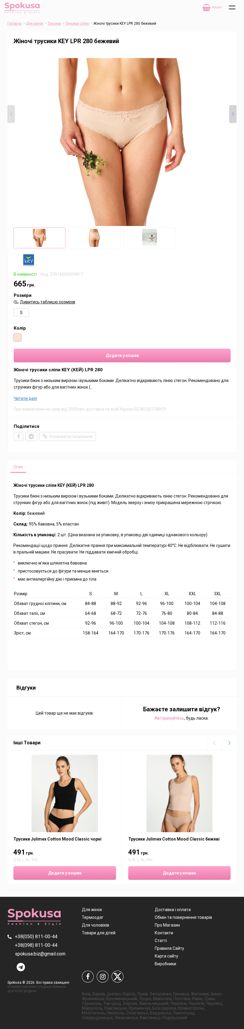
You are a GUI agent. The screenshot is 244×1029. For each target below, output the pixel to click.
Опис (18, 466)
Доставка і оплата (173, 909)
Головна (14, 23)
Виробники (165, 963)
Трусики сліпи (77, 23)
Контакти (164, 932)
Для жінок (34, 23)
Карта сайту (166, 956)
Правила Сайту (169, 948)
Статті (161, 940)
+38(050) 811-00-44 (36, 936)
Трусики (54, 23)
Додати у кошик (122, 355)
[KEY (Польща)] (28, 264)
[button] (233, 114)
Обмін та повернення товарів (183, 917)
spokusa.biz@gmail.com (40, 954)
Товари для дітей (98, 932)
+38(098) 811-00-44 (36, 945)
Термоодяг (93, 917)
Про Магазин (167, 925)
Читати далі (25, 398)
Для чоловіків (95, 925)
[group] (122, 142)
